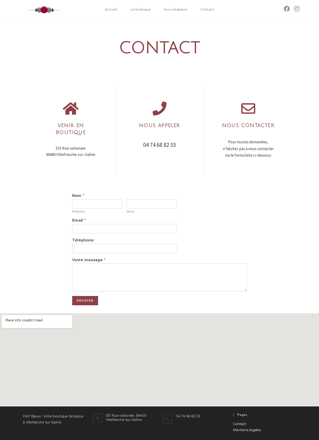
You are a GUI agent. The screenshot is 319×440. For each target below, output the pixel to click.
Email (79, 220)
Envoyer (85, 300)
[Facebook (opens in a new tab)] (287, 9)
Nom (78, 195)
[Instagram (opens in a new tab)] (296, 9)
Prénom (78, 211)
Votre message (89, 260)
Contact (239, 424)
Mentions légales (247, 430)
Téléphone (83, 240)
